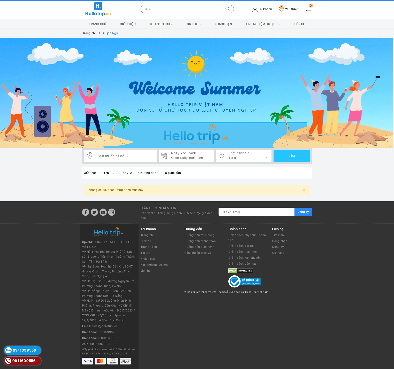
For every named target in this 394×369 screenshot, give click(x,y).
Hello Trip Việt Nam (256, 291)
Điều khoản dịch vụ (197, 252)
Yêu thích (290, 9)
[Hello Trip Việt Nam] (98, 8)
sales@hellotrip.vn (104, 326)
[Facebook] (85, 212)
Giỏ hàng (278, 252)
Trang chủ (97, 24)
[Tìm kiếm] (227, 9)
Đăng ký (303, 211)
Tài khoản (265, 9)
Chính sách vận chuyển (244, 257)
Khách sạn (223, 24)
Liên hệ (299, 24)
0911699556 (107, 332)
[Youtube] (103, 212)
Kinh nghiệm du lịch (261, 24)
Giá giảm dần (172, 172)
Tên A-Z (109, 172)
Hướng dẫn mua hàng (199, 235)
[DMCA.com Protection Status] (240, 270)
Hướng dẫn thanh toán (200, 241)
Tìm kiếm (278, 235)
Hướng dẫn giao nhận (199, 246)
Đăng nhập (279, 241)
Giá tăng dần (147, 172)
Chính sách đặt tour (242, 245)
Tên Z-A (126, 172)
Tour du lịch (160, 24)
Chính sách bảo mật (242, 263)
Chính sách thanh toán (243, 251)
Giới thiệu (128, 24)
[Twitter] (94, 212)
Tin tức (192, 24)
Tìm (292, 156)
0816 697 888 (100, 344)
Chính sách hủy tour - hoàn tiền (247, 237)
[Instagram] (111, 212)
